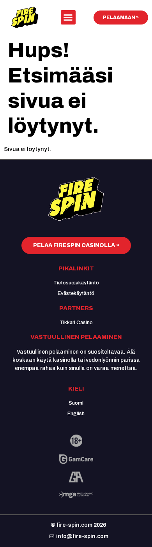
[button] (68, 17)
